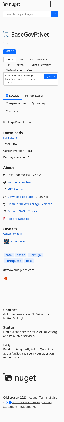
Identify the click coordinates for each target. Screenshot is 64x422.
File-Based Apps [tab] (13, 70)
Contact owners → (14, 233)
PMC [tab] (21, 59)
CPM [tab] (7, 64)
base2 (21, 255)
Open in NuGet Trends (22, 211)
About (33, 397)
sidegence (18, 241)
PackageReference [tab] (39, 59)
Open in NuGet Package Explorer (29, 204)
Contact (10, 309)
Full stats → (10, 137)
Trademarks (28, 407)
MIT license (15, 189)
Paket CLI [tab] (21, 64)
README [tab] (13, 95)
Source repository (19, 182)
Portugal (35, 255)
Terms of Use (48, 397)
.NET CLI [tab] (9, 59)
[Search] (54, 14)
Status (9, 327)
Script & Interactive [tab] (41, 64)
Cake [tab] (29, 70)
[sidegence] (6, 241)
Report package (18, 219)
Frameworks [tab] (35, 95)
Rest (29, 261)
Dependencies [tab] (17, 103)
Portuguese (13, 261)
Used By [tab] (40, 103)
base (8, 255)
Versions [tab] (13, 111)
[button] (50, 76)
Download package (20, 197)
